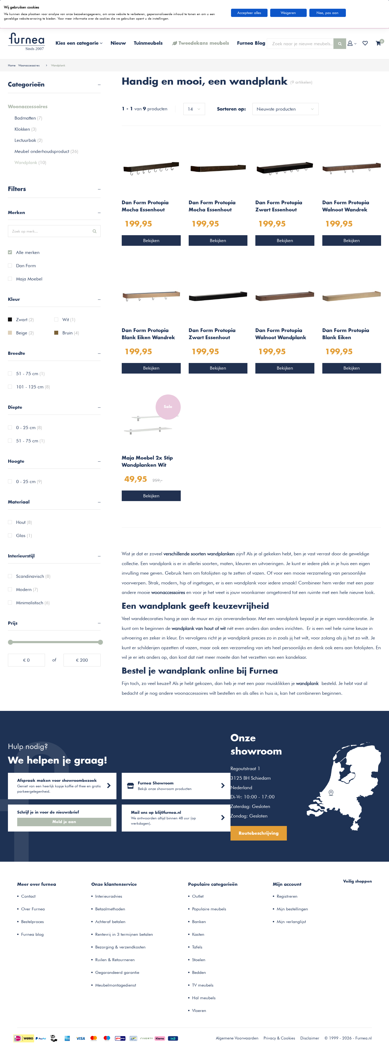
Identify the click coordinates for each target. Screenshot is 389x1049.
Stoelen (198, 959)
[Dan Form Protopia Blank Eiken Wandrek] (151, 296)
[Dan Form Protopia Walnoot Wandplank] (284, 296)
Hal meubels (204, 997)
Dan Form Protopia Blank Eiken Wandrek (148, 334)
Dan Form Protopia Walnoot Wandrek (345, 206)
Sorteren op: (231, 109)
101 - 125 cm (33, 387)
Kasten (198, 934)
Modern (27, 589)
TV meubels (203, 985)
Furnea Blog (251, 43)
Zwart (25, 319)
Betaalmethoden (110, 908)
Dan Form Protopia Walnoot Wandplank (280, 334)
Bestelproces (32, 921)
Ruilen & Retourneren (115, 959)
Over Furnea (33, 908)
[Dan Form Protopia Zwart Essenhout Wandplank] (218, 296)
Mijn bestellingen (292, 908)
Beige (25, 333)
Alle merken (27, 252)
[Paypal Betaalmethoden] (40, 1038)
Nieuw (118, 43)
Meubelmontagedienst (115, 985)
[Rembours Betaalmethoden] (54, 1038)
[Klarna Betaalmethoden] (159, 1038)
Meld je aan (64, 822)
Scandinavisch (33, 576)
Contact (28, 896)
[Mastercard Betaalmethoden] (93, 1038)
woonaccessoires (168, 592)
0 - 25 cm (29, 427)
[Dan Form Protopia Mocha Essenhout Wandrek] (151, 168)
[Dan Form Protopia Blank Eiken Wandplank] (351, 296)
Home (12, 65)
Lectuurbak (29, 140)
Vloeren (199, 1010)
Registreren (287, 896)
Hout (24, 522)
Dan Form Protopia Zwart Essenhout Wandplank (212, 335)
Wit (68, 319)
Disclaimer (309, 1038)
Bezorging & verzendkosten (120, 947)
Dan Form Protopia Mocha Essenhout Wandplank (212, 207)
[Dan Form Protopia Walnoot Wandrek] (351, 168)
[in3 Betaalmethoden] (173, 1038)
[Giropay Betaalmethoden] (120, 1038)
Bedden (199, 972)
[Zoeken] (339, 43)
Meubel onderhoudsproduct (46, 151)
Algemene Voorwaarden (237, 1038)
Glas (24, 535)
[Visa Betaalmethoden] (80, 1038)
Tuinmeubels (148, 43)
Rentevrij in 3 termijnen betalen (124, 934)
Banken (199, 921)
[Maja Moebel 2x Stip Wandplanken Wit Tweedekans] (151, 423)
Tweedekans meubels (204, 43)
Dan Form (26, 266)
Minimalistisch (33, 603)
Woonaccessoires (28, 65)
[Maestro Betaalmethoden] (107, 1038)
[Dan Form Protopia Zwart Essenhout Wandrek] (284, 168)
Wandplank (58, 65)
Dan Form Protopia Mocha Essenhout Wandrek (145, 207)
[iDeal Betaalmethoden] (23, 1038)
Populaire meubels (209, 908)
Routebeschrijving (259, 833)
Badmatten (28, 118)
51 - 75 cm (30, 373)
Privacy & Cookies (279, 1038)
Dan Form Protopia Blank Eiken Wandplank (345, 335)
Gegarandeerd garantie (117, 972)
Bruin (70, 333)
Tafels (197, 947)
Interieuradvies (108, 896)
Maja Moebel (29, 279)
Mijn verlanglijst (291, 921)
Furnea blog (32, 934)
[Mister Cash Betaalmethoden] (133, 1038)
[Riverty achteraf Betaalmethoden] (146, 1038)
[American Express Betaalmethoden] (67, 1038)
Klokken (26, 129)
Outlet (197, 896)
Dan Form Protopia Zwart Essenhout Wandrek (278, 207)
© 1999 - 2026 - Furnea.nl (348, 1038)
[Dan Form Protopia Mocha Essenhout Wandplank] (218, 168)
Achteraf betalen (110, 921)
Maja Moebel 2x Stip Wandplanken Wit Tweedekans (147, 462)
